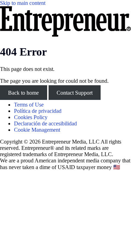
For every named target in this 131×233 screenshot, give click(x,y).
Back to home (23, 93)
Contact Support (75, 93)
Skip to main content (22, 3)
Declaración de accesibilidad (45, 123)
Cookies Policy (31, 117)
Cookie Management (37, 130)
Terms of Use (29, 105)
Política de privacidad (37, 111)
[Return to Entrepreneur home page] (65, 35)
